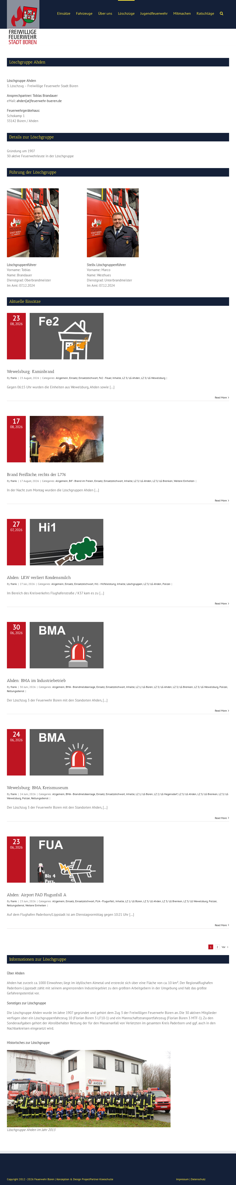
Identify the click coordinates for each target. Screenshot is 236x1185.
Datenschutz (198, 1179)
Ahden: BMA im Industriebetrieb (36, 680)
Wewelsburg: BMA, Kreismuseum (37, 787)
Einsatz (73, 378)
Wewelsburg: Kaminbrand (30, 371)
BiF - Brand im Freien (81, 481)
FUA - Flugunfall (104, 901)
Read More (221, 397)
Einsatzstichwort (88, 378)
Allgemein (62, 378)
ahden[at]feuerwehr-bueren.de (39, 101)
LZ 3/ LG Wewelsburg (153, 378)
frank (14, 378)
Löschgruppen (134, 584)
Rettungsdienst (15, 691)
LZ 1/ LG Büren (144, 687)
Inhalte (116, 378)
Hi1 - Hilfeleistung (105, 584)
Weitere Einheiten (184, 481)
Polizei (166, 584)
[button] (221, 13)
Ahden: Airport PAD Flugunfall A (36, 894)
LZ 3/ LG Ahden (131, 378)
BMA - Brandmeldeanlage (80, 687)
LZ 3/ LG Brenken (163, 481)
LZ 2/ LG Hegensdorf (165, 794)
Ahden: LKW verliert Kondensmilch (39, 577)
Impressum (182, 1179)
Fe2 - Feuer (105, 378)
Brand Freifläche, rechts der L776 (36, 474)
